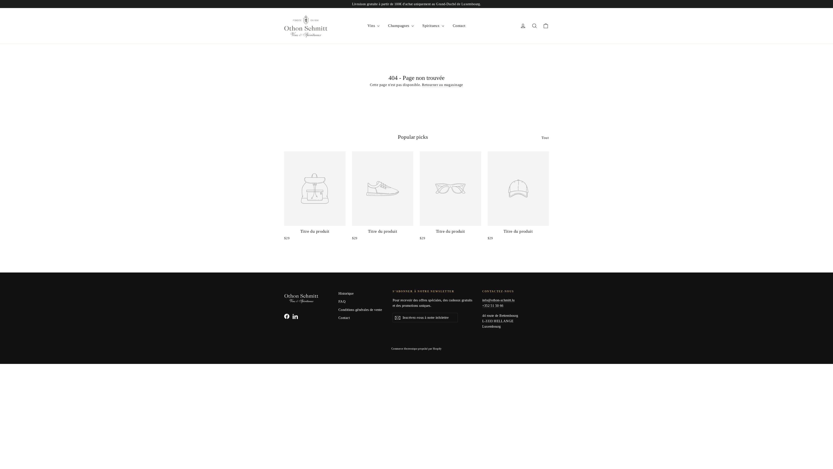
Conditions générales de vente (360, 310)
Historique (346, 293)
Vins (371, 25)
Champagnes (399, 25)
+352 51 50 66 (492, 305)
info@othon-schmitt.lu (498, 300)
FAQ (342, 301)
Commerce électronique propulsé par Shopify (416, 348)
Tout (545, 138)
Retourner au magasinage (442, 85)
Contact (459, 25)
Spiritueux (431, 25)
